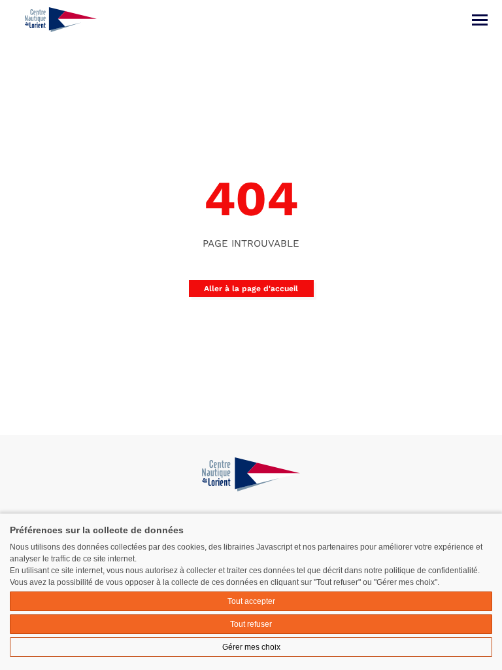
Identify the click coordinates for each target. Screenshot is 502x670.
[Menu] (480, 20)
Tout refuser (251, 624)
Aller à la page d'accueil (251, 288)
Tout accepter (251, 601)
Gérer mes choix (251, 647)
